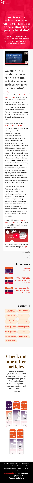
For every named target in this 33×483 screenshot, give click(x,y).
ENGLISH (23, 315)
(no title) (27, 268)
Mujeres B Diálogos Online (15, 96)
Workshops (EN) (23, 336)
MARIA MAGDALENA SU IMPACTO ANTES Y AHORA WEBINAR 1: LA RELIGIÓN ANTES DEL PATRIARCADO (22, 279)
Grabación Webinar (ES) (10, 321)
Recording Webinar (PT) (10, 332)
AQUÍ (25, 247)
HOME (9, 36)
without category (11, 336)
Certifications (23, 310)
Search (26, 252)
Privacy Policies (10, 473)
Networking (23, 321)
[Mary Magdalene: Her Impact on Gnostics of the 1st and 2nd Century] (9, 290)
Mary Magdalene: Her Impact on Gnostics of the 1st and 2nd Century (22, 289)
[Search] (28, 257)
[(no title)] (9, 270)
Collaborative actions (11, 316)
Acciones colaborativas (11, 311)
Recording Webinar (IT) (23, 327)
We (23, 331)
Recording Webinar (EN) (10, 327)
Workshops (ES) (10, 340)
